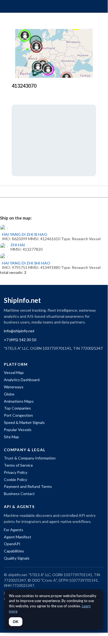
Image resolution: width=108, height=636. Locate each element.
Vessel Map (14, 372)
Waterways (13, 386)
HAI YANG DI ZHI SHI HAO (26, 263)
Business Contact (19, 493)
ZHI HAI (17, 245)
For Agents (13, 529)
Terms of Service (18, 465)
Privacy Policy (15, 472)
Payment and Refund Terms (28, 486)
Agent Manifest (17, 537)
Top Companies (17, 408)
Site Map (11, 436)
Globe (9, 394)
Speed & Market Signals (24, 422)
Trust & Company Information (30, 458)
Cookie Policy (15, 479)
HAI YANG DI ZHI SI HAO (24, 234)
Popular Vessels (17, 429)
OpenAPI (12, 543)
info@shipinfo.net (19, 330)
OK (16, 621)
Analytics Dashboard (21, 379)
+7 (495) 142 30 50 (20, 339)
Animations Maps (19, 401)
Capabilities (14, 551)
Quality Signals (17, 558)
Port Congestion (18, 415)
